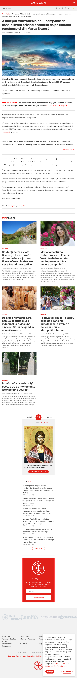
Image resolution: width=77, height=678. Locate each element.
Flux (27, 481)
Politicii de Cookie (60, 664)
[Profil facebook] (56, 8)
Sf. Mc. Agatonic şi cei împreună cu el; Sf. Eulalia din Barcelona (38, 466)
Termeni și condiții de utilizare (25, 656)
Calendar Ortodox (38, 471)
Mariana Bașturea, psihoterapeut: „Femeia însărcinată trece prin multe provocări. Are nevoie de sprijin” (55, 258)
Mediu (8, 14)
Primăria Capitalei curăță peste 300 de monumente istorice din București (18, 386)
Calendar (38, 423)
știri (23, 206)
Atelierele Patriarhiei (27, 639)
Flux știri (39, 548)
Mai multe (67, 672)
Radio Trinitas (7, 636)
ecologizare (12, 206)
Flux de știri (6, 8)
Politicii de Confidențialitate (55, 666)
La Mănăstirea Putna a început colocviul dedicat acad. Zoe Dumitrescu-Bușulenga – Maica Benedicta (38, 539)
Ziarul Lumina (25, 636)
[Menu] (3, 3)
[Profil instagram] (62, 8)
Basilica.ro (38, 3)
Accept (50, 672)
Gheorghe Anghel (14, 32)
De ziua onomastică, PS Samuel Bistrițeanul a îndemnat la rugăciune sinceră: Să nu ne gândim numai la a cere (18, 324)
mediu (19, 206)
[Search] (74, 3)
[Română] (74, 8)
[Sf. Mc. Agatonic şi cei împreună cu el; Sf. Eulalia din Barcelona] (38, 444)
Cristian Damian (14, 268)
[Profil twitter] (59, 8)
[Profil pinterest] (65, 8)
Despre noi (11, 656)
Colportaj (23, 644)
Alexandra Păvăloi (14, 393)
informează (6, 132)
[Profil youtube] (68, 8)
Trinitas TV (42, 636)
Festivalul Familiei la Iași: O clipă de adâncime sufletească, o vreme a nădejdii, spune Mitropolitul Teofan (57, 324)
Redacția (50, 268)
